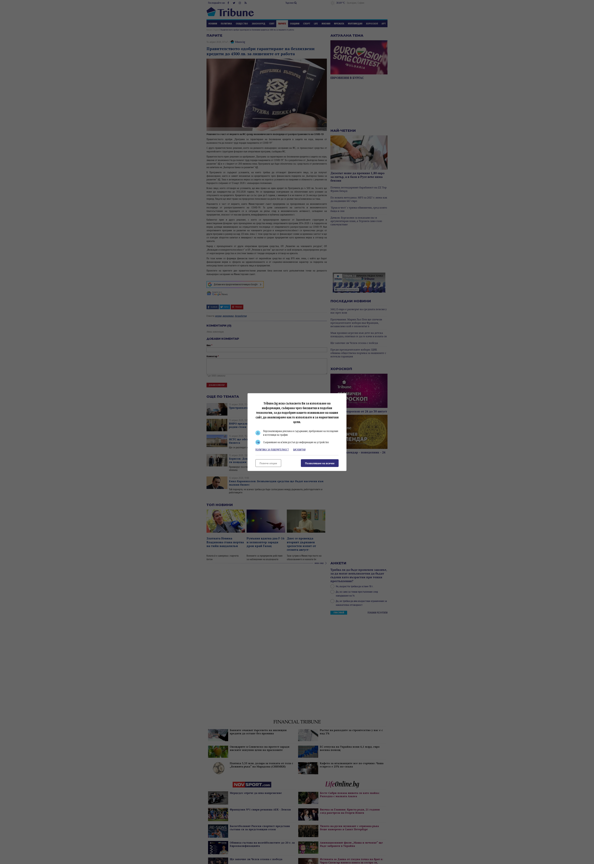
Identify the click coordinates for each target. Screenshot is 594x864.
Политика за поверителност (272, 449)
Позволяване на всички (319, 463)
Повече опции (268, 463)
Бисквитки (299, 449)
